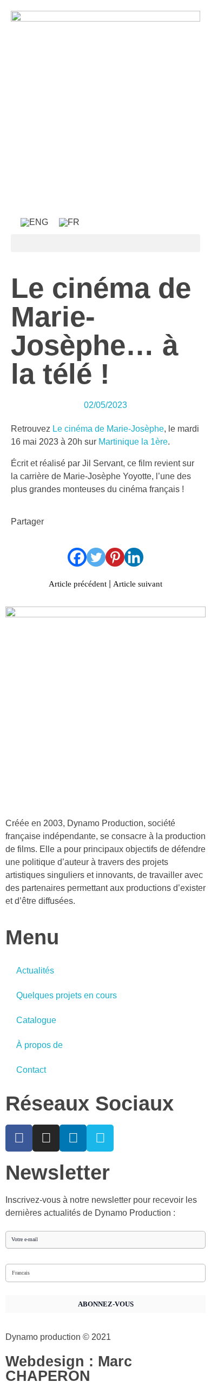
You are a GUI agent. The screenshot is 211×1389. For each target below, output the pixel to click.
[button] (105, 243)
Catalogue (36, 1020)
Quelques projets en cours (66, 995)
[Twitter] (96, 557)
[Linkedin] (133, 557)
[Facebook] (77, 557)
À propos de (39, 1045)
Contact (31, 1069)
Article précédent (78, 584)
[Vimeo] (100, 1138)
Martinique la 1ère (133, 441)
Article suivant (137, 584)
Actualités (35, 970)
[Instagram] (46, 1138)
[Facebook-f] (18, 1138)
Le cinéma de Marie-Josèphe (108, 428)
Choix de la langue (29, 1259)
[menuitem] (34, 222)
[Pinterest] (115, 557)
